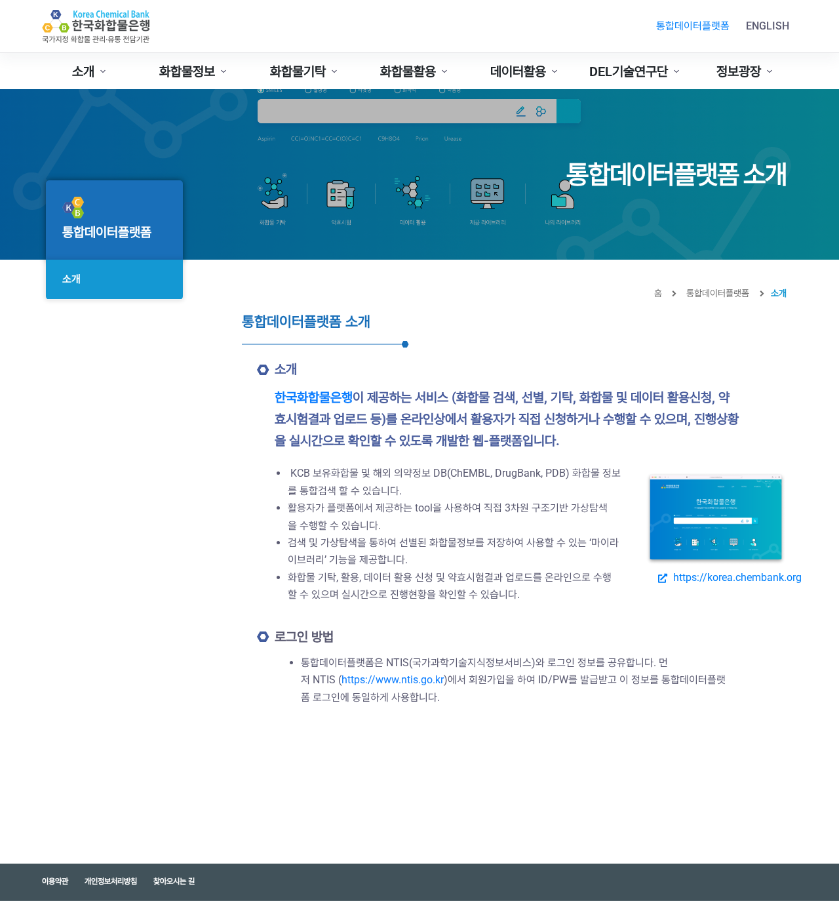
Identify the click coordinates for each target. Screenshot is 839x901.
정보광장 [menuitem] (738, 71)
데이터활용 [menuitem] (518, 71)
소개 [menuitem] (83, 71)
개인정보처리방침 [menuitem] (111, 881)
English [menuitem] (767, 26)
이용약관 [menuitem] (55, 881)
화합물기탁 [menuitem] (298, 71)
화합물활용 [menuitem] (408, 71)
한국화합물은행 (314, 397)
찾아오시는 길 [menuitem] (174, 881)
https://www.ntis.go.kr (392, 679)
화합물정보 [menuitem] (187, 71)
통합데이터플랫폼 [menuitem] (693, 26)
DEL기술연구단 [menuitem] (628, 71)
